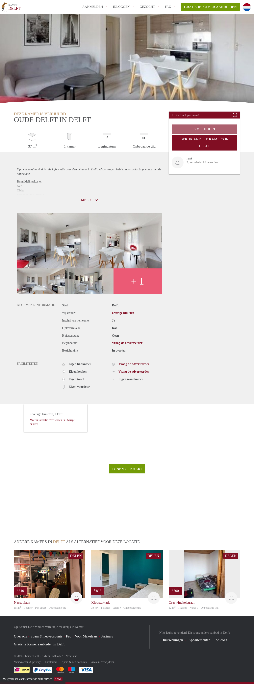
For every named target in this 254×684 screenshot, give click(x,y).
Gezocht (147, 6)
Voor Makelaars (86, 636)
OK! (58, 678)
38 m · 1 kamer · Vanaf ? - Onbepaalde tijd (116, 607)
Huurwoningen (172, 640)
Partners (107, 636)
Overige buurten (123, 313)
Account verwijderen (102, 662)
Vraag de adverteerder (127, 343)
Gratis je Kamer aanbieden (210, 7)
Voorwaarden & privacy (27, 662)
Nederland (71, 656)
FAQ (168, 6)
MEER (86, 200)
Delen (76, 556)
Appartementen (199, 640)
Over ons (20, 636)
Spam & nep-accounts (46, 636)
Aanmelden (92, 6)
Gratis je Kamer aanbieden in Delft (39, 644)
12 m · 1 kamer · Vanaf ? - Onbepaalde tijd (193, 607)
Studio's (221, 640)
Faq (68, 636)
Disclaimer (51, 662)
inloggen (121, 6)
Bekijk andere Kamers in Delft (204, 142)
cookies (23, 678)
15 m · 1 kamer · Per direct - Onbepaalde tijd (40, 607)
